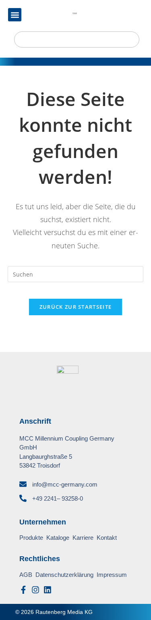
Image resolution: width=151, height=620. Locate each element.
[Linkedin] (47, 590)
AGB (25, 575)
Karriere (82, 538)
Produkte (31, 538)
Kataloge (57, 538)
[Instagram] (35, 590)
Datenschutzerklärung (64, 575)
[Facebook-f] (23, 590)
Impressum (112, 575)
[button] (14, 14)
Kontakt (107, 538)
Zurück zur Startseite (75, 306)
